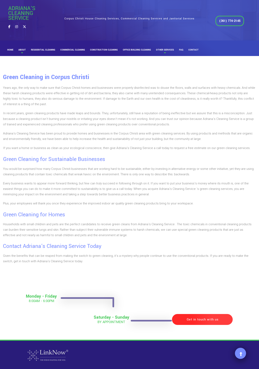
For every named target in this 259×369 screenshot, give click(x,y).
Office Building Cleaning (137, 49)
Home (10, 49)
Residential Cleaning (43, 49)
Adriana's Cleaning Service (21, 13)
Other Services (165, 49)
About (22, 49)
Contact (193, 49)
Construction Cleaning (104, 49)
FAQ (181, 49)
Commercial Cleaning (72, 49)
